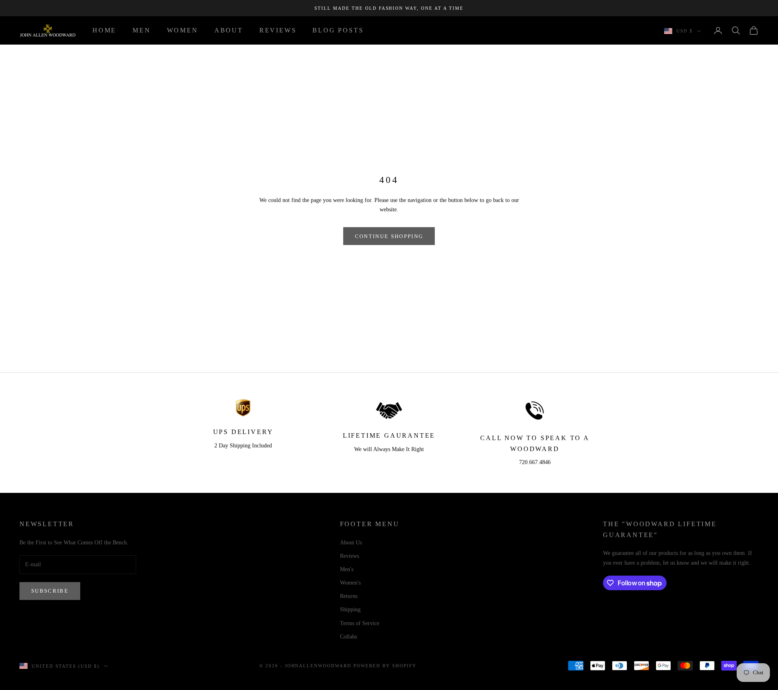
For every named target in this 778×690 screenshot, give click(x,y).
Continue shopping (389, 236)
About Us (351, 543)
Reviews (349, 556)
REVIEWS (278, 30)
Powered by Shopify (385, 665)
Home (104, 30)
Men (141, 30)
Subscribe (49, 591)
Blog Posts (337, 30)
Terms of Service (359, 623)
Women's (350, 583)
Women (182, 30)
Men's (346, 569)
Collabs (348, 637)
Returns (348, 596)
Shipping (350, 609)
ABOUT (228, 30)
